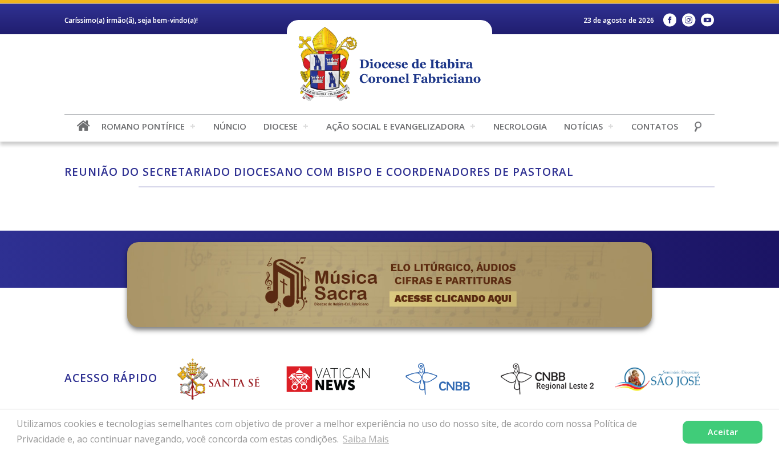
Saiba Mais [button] (366, 439)
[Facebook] (670, 20)
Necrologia (520, 126)
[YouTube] (707, 20)
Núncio (229, 126)
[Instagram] (688, 20)
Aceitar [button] (723, 431)
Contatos (654, 126)
